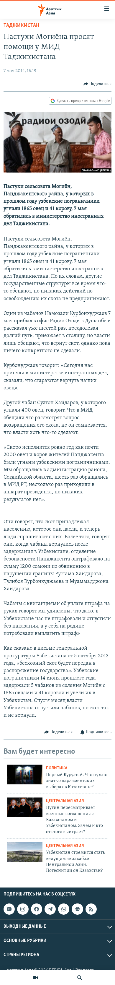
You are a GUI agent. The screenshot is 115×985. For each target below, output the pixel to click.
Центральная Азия (65, 801)
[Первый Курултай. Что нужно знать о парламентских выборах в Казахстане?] (24, 774)
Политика (56, 768)
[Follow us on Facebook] (36, 909)
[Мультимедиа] (35, 977)
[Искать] (79, 977)
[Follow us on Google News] (77, 909)
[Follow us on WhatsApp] (63, 909)
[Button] (97, 84)
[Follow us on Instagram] (22, 909)
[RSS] (91, 909)
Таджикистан (21, 25)
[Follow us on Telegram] (50, 909)
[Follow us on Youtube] (9, 909)
